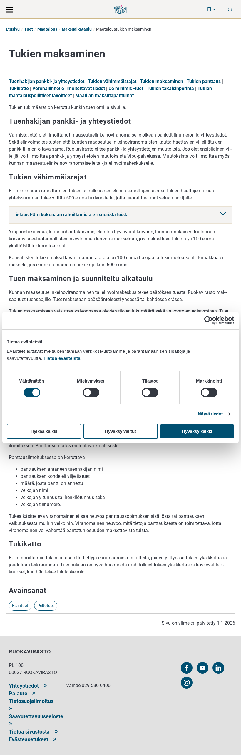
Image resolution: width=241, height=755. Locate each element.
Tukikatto (19, 88)
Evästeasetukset (28, 739)
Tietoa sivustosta (29, 732)
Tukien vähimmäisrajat (112, 81)
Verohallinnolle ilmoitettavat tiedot (68, 88)
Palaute (18, 693)
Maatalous (47, 29)
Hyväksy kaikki (197, 431)
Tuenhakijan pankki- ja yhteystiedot (46, 81)
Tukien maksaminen (161, 81)
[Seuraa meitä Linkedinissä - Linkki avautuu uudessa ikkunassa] (218, 668)
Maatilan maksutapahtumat (104, 95)
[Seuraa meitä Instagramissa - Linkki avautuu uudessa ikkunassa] (187, 683)
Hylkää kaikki (44, 431)
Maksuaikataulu (77, 29)
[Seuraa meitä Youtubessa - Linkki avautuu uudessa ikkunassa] (202, 668)
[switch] (91, 392)
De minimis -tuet (125, 88)
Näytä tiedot (210, 413)
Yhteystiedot (24, 686)
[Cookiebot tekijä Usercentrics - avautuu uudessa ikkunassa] (208, 320)
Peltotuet (45, 605)
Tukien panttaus (204, 81)
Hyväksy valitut (120, 431)
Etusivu (13, 29)
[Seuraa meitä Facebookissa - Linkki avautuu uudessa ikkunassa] (187, 668)
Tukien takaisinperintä (170, 88)
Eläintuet (20, 605)
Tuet (28, 29)
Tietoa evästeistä (62, 358)
